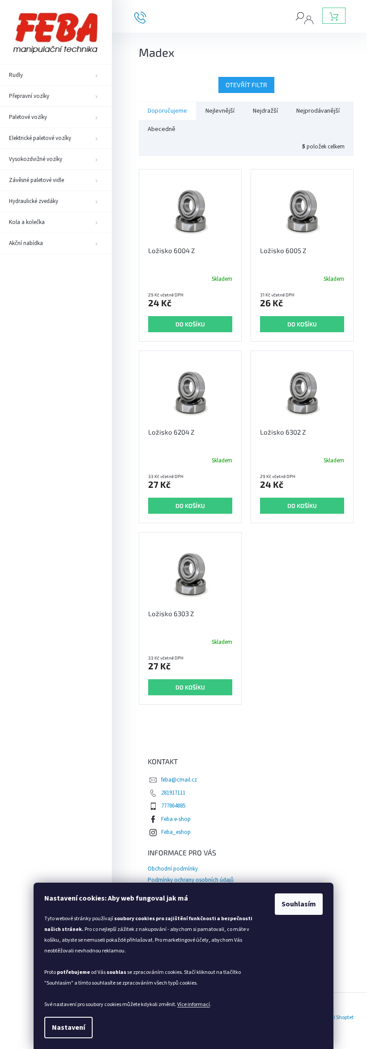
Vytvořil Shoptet (336, 1017)
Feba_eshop (176, 832)
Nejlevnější (220, 110)
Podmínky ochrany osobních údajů (191, 880)
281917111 (173, 793)
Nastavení (68, 1027)
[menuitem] (56, 75)
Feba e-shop (176, 819)
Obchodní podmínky (173, 869)
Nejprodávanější (318, 110)
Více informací (193, 1004)
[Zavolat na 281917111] (147, 17)
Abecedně (161, 129)
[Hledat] (300, 15)
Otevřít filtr (246, 85)
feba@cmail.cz (179, 780)
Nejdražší (265, 110)
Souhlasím (299, 904)
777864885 (173, 806)
